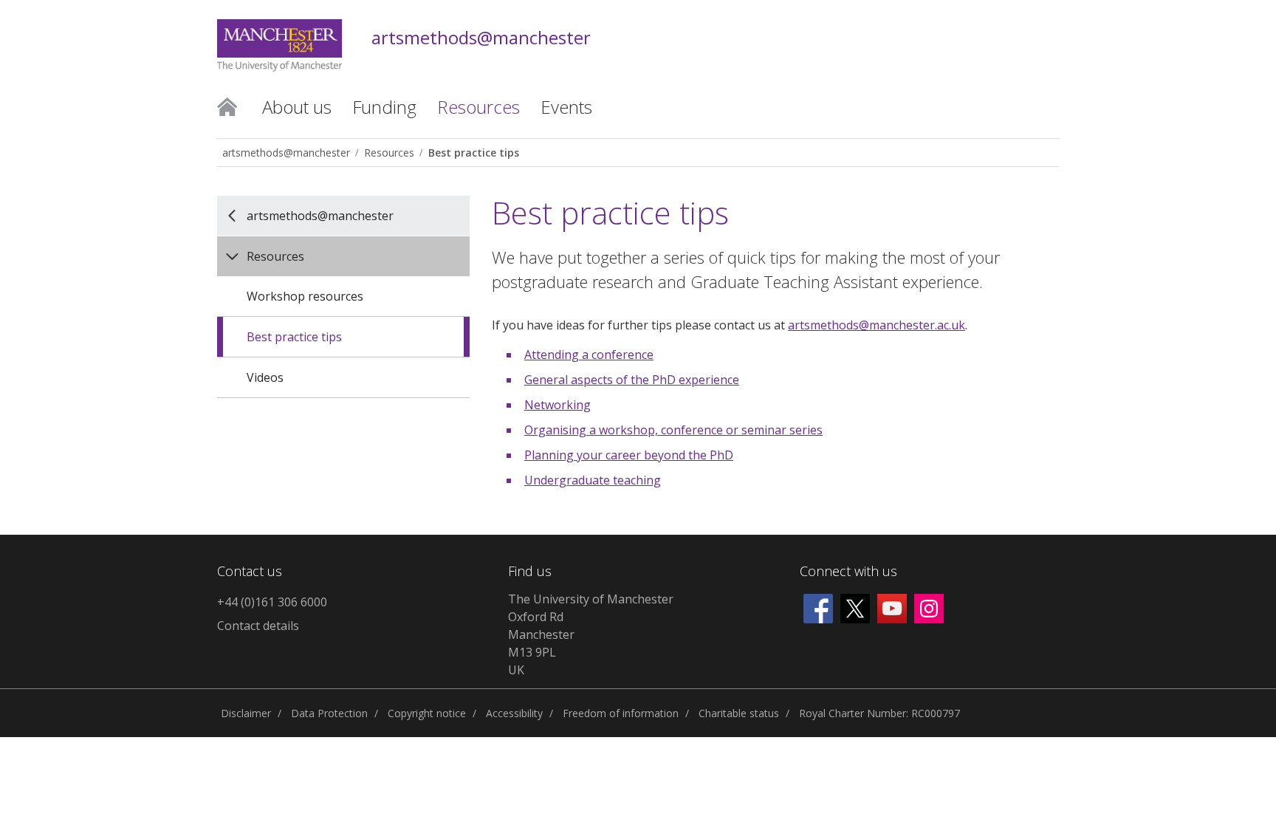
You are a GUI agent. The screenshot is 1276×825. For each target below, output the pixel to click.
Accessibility (514, 713)
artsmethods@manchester (481, 38)
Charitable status (739, 713)
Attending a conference (589, 354)
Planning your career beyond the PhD (628, 455)
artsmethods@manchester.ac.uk (876, 325)
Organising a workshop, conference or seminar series (673, 430)
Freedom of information (621, 713)
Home (227, 105)
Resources (389, 153)
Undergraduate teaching (592, 480)
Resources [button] (478, 107)
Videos (265, 377)
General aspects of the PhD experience (631, 380)
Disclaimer (246, 713)
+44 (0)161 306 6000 (272, 602)
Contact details (258, 625)
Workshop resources (305, 296)
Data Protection (329, 713)
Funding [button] (384, 107)
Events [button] (566, 107)
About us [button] (297, 107)
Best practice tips (473, 153)
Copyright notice (427, 713)
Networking (557, 405)
